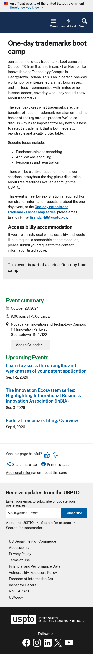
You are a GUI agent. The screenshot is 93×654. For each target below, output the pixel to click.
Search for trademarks (24, 528)
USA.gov (16, 597)
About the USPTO (20, 523)
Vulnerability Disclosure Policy (33, 573)
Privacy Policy (20, 554)
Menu (54, 26)
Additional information (23, 473)
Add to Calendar (30, 345)
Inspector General (23, 585)
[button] (21, 465)
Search (84, 26)
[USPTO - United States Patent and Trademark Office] (46, 623)
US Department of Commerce (32, 541)
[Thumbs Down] (55, 455)
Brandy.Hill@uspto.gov (48, 217)
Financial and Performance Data (34, 566)
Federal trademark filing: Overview (42, 420)
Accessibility (19, 548)
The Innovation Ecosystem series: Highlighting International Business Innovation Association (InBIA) (43, 396)
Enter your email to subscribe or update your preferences (40, 503)
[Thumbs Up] (47, 455)
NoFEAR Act (19, 591)
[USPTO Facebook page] (25, 645)
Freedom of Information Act (31, 579)
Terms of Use (19, 560)
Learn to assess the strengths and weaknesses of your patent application (46, 368)
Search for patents (56, 523)
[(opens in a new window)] (36, 645)
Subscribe (73, 513)
